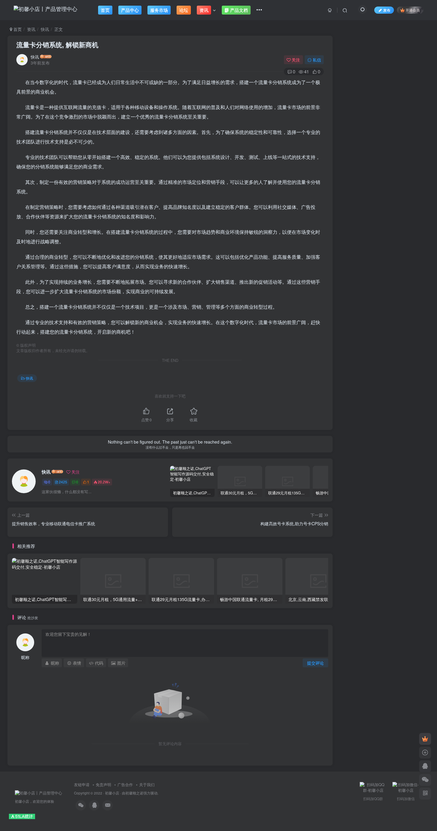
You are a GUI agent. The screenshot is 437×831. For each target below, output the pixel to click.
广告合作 (125, 784)
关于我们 (147, 784)
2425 (63, 481)
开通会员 (412, 9)
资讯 (31, 29)
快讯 (45, 29)
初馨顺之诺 (134, 793)
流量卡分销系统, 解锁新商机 (57, 44)
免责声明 (103, 784)
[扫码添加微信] (425, 780)
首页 (17, 29)
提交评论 (315, 663)
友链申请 (81, 784)
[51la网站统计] (22, 816)
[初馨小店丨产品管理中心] (38, 792)
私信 (317, 60)
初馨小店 (112, 793)
